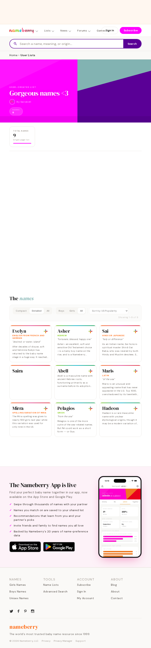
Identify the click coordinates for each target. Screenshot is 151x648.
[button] (75, 313)
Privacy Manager (63, 640)
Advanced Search (55, 591)
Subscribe (131, 30)
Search (132, 43)
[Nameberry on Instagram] (33, 610)
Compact (21, 310)
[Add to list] (45, 331)
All (48, 310)
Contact (117, 598)
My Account (85, 598)
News (63, 30)
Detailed (36, 310)
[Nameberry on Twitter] (11, 610)
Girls (72, 310)
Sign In (110, 30)
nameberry (24, 626)
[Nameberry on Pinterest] (26, 610)
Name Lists (51, 585)
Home (13, 55)
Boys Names (17, 591)
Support (81, 640)
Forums (82, 30)
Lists (47, 30)
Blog (114, 585)
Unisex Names (19, 598)
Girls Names (17, 585)
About (115, 591)
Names (30, 30)
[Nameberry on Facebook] (18, 610)
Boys (61, 310)
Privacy (46, 640)
